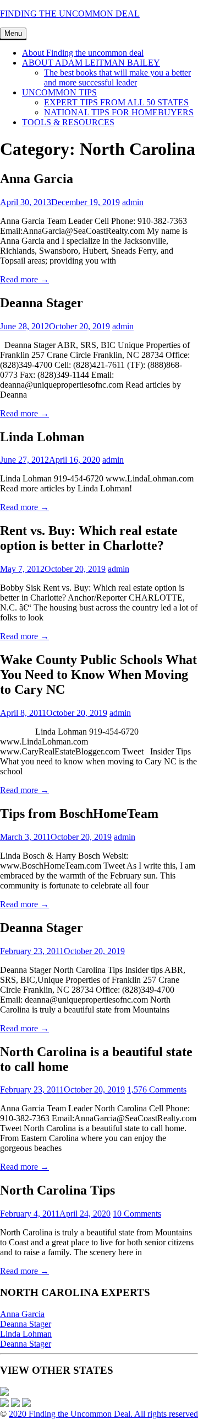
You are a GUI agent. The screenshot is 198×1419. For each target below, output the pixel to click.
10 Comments (137, 1213)
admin (133, 202)
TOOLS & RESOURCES (68, 122)
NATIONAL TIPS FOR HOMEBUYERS (119, 112)
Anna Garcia (22, 1314)
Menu (13, 33)
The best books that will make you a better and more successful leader (117, 77)
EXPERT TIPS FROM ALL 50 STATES (116, 102)
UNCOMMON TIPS (59, 92)
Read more (24, 279)
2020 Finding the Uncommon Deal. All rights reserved (103, 1413)
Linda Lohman (26, 1333)
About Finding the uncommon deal (83, 52)
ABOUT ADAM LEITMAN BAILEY (91, 62)
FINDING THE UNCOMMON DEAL (70, 13)
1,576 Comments (156, 1089)
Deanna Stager (25, 1324)
